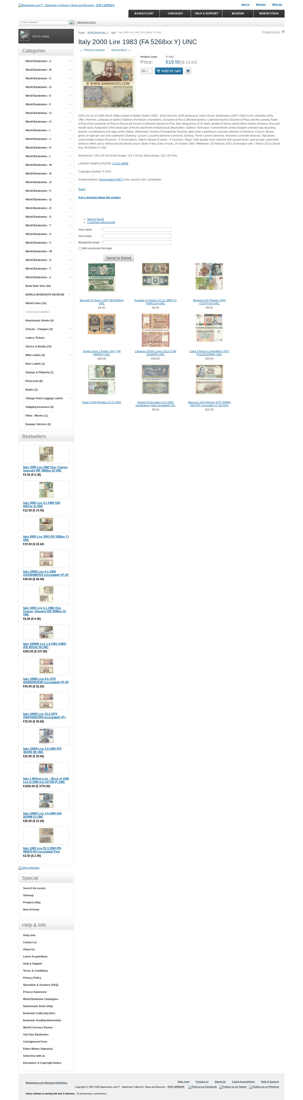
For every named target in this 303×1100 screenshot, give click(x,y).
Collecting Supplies (38, 311)
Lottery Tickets (35, 337)
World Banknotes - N (38, 173)
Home (81, 32)
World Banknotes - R (38, 208)
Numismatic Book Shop (38, 1006)
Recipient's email (89, 242)
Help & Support (32, 963)
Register (261, 4)
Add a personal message (96, 248)
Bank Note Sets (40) (38, 286)
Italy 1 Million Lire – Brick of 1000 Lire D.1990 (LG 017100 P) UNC (46, 780)
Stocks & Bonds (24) (38, 346)
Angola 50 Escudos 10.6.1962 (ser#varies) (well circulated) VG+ (156, 404)
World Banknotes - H (38, 121)
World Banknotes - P (38, 190)
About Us (29, 949)
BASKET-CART (144, 13)
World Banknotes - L (38, 156)
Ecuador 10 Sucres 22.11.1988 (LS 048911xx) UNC (155, 302)
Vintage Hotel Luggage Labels (44, 398)
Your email (85, 236)
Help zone (29, 935)
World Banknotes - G (38, 113)
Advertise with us (34, 1055)
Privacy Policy (32, 977)
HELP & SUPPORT (206, 13)
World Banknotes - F (38, 104)
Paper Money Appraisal (38, 1048)
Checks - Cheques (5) (39, 329)
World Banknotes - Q (38, 199)
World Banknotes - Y (38, 268)
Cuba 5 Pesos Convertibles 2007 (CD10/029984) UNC (209, 353)
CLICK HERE (120, 163)
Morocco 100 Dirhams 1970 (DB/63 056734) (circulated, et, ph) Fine (209, 404)
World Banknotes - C (38, 78)
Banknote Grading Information (42, 1020)
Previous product (91, 50)
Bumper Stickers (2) (38, 424)
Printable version (271, 32)
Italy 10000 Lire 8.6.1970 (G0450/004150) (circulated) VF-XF (46, 680)
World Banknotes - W (39, 251)
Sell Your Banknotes (36, 1034)
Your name (85, 229)
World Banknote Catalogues (40, 999)
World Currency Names (38, 1027)
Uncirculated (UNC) (111, 179)
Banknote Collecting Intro (39, 1013)
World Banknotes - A (38, 61)
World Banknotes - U (38, 234)
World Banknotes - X (38, 260)
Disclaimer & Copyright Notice (42, 1063)
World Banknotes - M (39, 164)
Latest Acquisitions (35, 956)
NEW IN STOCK (269, 13)
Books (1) (32, 389)
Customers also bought (101, 222)
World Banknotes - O (38, 182)
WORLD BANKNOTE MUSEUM (45, 294)
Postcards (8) (34, 381)
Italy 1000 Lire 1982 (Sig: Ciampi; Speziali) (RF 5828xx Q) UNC (45, 469)
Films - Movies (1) (37, 415)
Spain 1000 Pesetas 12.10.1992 (101, 402)
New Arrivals (31, 909)
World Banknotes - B (38, 69)
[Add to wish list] (188, 71)
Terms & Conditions (35, 970)
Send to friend (95, 219)
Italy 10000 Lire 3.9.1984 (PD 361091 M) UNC (42, 750)
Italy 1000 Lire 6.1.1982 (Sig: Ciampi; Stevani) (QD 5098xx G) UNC (44, 611)
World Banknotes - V (38, 242)
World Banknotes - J (38, 139)
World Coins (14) (36, 303)
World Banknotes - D (38, 87)
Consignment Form (35, 1041)
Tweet (81, 189)
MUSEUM (238, 13)
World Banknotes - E (38, 95)
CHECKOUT (175, 13)
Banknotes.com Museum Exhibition (46, 1082)
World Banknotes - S (38, 216)
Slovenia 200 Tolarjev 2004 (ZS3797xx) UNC (209, 302)
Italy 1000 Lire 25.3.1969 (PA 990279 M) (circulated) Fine (42, 850)
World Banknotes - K (38, 147)
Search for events (34, 888)
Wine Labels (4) (35, 355)
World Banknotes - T (38, 225)
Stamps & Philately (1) (39, 372)
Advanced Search (86, 22)
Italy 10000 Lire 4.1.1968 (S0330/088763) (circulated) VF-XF (46, 573)
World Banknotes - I (98, 32)
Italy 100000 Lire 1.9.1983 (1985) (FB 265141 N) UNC (44, 645)
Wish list (277, 4)
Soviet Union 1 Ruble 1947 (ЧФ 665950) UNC (102, 353)
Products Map (32, 902)
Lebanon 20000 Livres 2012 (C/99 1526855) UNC (155, 353)
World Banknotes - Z (38, 277)
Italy (113, 32)
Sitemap (28, 895)
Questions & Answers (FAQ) (40, 984)
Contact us (30, 942)
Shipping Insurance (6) (40, 407)
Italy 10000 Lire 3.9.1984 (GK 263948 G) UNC (42, 815)
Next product (121, 50)
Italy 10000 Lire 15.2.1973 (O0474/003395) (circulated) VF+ (44, 715)
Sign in (245, 4)
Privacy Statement (35, 992)
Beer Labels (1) (35, 363)
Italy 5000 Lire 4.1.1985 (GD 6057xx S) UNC (41, 504)
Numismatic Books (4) (40, 320)
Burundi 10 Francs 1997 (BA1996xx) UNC (102, 302)
